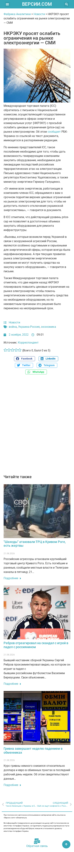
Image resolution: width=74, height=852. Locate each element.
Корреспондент (28, 342)
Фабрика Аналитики (17, 14)
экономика (48, 326)
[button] (7, 4)
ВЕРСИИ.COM (37, 4)
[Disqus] (37, 426)
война (13, 326)
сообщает (54, 131)
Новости (39, 14)
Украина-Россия (29, 326)
